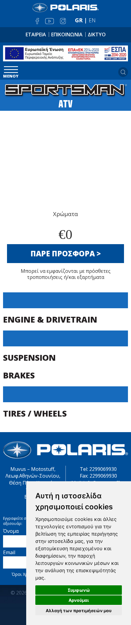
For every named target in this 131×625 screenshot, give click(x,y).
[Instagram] (63, 21)
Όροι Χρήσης (24, 574)
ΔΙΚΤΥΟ (97, 34)
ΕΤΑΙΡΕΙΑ (36, 34)
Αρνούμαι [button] (79, 600)
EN (92, 20)
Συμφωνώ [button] (79, 590)
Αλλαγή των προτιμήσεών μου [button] (79, 610)
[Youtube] (49, 21)
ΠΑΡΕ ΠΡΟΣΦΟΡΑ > (65, 253)
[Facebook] (37, 21)
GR (79, 20)
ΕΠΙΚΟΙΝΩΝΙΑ (67, 34)
